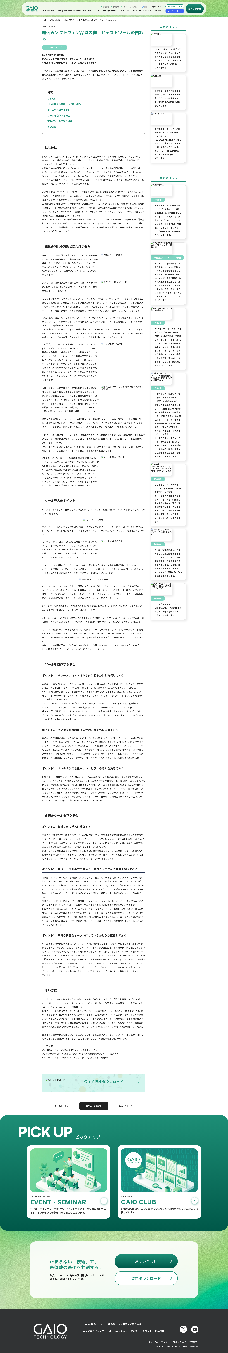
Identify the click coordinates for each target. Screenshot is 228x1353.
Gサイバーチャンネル (130, 7)
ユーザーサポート (174, 11)
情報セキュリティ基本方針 (185, 1341)
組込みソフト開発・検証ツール (78, 10)
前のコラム (63, 1106)
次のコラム (123, 1106)
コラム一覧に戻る (93, 1106)
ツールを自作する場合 (59, 115)
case (58, 10)
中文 (160, 7)
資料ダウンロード (174, 6)
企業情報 (158, 10)
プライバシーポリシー (159, 1341)
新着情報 (106, 7)
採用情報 (116, 7)
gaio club (125, 10)
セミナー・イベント (142, 10)
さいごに (52, 126)
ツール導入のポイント (59, 109)
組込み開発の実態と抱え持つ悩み (64, 104)
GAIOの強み (89, 1324)
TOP (44, 19)
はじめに (52, 98)
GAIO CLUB (55, 19)
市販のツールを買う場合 (60, 121)
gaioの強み (48, 10)
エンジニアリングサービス (106, 10)
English (153, 7)
